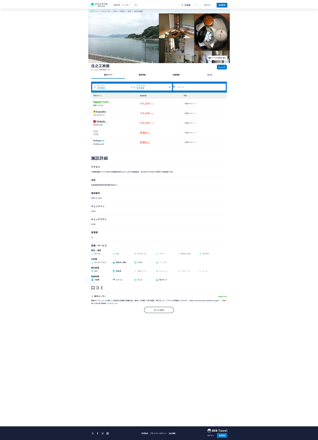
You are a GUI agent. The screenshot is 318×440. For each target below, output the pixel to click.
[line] (108, 433)
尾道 (129, 11)
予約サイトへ (189, 103)
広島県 (122, 11)
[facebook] (98, 433)
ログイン (207, 5)
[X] (93, 433)
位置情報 (176, 74)
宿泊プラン (108, 74)
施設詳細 (142, 74)
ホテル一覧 (105, 11)
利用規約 (144, 433)
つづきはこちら (112, 303)
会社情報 (172, 433)
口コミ (210, 74)
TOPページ (94, 11)
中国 (114, 11)
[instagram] (103, 433)
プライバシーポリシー (158, 433)
